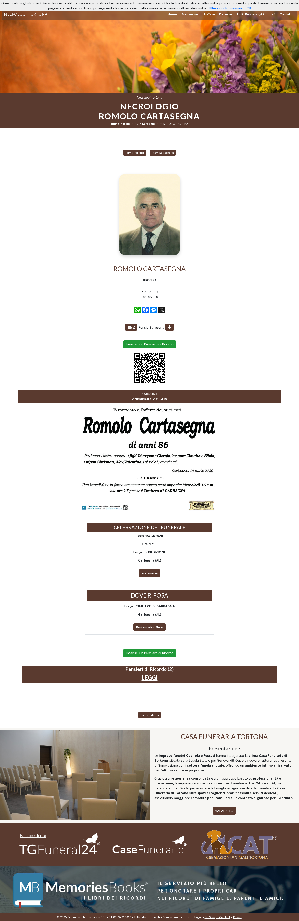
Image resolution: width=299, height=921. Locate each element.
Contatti (285, 14)
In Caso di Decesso (218, 14)
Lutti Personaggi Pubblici (256, 14)
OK (249, 8)
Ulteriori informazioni (225, 8)
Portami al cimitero (149, 627)
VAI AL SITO (224, 810)
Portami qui (149, 573)
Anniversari (190, 14)
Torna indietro (134, 153)
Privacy (237, 917)
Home (172, 14)
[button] (149, 677)
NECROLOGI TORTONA (25, 14)
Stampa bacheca (163, 153)
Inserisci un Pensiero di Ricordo (150, 344)
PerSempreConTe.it (217, 917)
